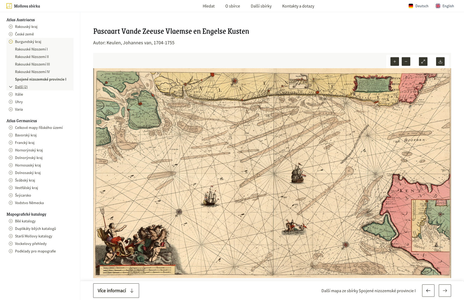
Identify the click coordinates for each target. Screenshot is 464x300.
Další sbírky (261, 6)
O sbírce (232, 6)
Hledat (209, 6)
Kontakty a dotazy (298, 6)
